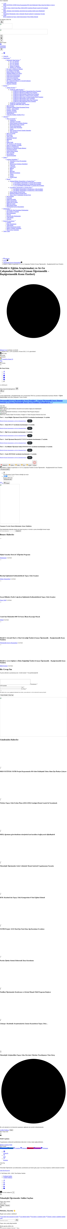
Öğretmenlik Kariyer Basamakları (8, 643)
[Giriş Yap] (1, 49)
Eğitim (1, 620)
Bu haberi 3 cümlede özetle (38, 1216)
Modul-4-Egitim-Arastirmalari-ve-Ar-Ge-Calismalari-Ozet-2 (13, 428)
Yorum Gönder (4, 695)
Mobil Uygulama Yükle (6, 1144)
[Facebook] (4, 1181)
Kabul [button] (11, 1130)
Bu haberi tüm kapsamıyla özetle (10, 1216)
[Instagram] (4, 1184)
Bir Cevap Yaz (6, 669)
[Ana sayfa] (4, 53)
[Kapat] (1, 40)
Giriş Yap (11, 695)
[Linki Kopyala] (16, 389)
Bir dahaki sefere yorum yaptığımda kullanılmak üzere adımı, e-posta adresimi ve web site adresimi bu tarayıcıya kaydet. (23, 692)
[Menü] (2, 21)
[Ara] (1, 36)
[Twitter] (4, 1183)
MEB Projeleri (4, 666)
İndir (30, 421)
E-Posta (24, 689)
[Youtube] (4, 1188)
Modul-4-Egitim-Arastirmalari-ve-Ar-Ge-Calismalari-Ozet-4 (13, 442)
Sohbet (2, 1205)
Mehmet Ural (3, 350)
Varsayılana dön (8, 479)
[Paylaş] (4, 381)
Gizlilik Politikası (4, 1130)
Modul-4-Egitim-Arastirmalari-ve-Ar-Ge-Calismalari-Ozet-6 (13, 457)
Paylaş (7, 483)
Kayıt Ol (7, 1170)
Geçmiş (7, 1205)
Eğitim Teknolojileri (5, 579)
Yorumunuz (33, 684)
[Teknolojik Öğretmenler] (6, 28)
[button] (1, 38)
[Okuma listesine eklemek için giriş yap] (0, 538)
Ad (23, 687)
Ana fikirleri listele (25, 1216)
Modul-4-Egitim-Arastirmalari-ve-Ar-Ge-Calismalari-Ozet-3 (13, 435)
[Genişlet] (1, 1203)
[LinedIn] (4, 1186)
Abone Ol (18, 531)
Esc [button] (18, 1228)
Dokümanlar (3, 558)
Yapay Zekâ (3, 600)
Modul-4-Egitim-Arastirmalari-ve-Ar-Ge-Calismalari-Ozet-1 (13, 421)
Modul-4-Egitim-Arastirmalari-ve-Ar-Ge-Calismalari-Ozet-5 (13, 450)
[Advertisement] (33, 244)
